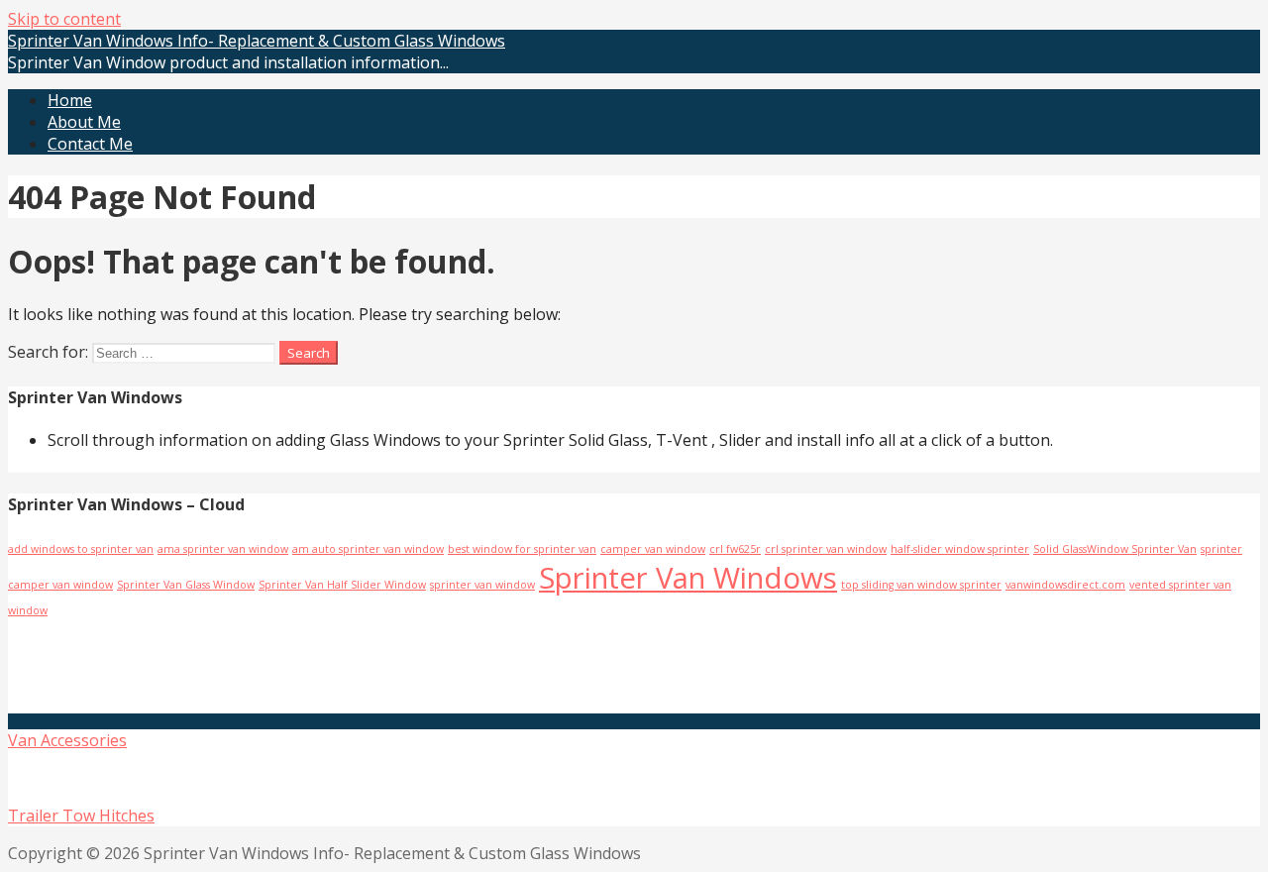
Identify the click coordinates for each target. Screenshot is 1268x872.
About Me (84, 122)
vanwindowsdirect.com (1065, 585)
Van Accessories (67, 740)
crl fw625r (735, 549)
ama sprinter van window (223, 549)
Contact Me (90, 144)
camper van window (652, 549)
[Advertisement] (243, 663)
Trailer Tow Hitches (81, 815)
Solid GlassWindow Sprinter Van (1115, 549)
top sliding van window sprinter (921, 585)
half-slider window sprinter (960, 549)
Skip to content (64, 19)
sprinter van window (482, 585)
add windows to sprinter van (81, 549)
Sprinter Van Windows (688, 578)
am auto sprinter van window (368, 549)
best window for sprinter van (522, 549)
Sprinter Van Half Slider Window (342, 585)
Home (70, 100)
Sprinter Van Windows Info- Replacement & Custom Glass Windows (256, 41)
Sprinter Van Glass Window (186, 585)
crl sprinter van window (826, 549)
